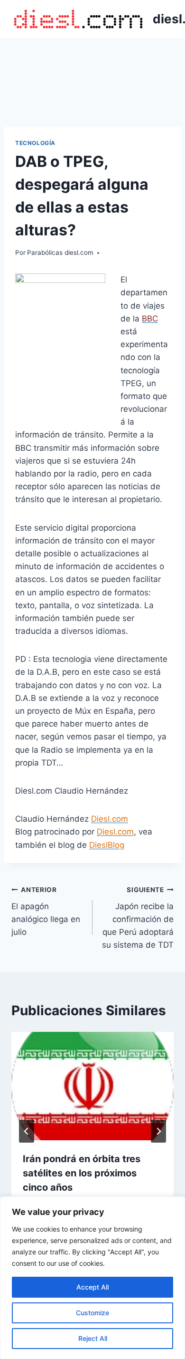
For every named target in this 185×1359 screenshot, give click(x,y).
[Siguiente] (158, 1131)
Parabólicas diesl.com (60, 252)
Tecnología (35, 142)
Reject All (92, 1338)
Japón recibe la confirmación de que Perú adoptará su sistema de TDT (138, 918)
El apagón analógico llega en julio (45, 911)
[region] (92, 1277)
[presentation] (92, 1086)
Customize (92, 1313)
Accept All (92, 1287)
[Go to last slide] (26, 1131)
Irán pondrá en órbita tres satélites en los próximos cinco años (81, 1173)
